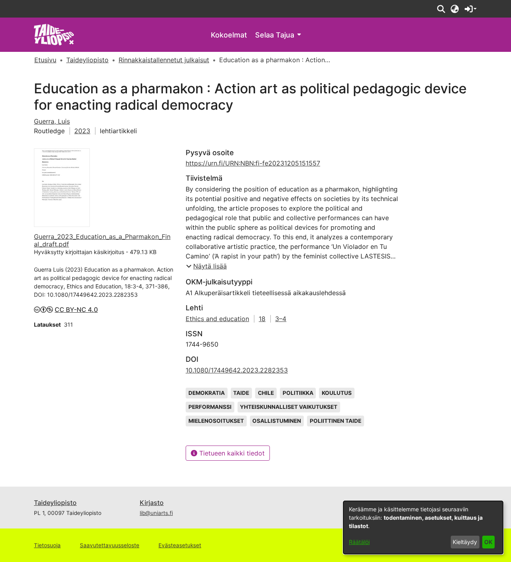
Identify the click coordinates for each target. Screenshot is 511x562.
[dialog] (423, 527)
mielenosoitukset (216, 421)
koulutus (337, 393)
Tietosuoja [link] (47, 545)
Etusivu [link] (45, 60)
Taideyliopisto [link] (87, 60)
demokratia (206, 393)
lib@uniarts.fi (156, 513)
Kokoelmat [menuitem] (229, 35)
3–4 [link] (280, 319)
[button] (441, 9)
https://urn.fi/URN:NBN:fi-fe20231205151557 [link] (253, 163)
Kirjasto (152, 503)
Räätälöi (359, 541)
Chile (266, 393)
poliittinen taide (335, 421)
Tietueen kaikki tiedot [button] (231, 453)
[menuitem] (278, 35)
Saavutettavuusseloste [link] (109, 545)
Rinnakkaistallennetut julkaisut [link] (164, 60)
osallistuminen (276, 421)
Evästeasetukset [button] (179, 545)
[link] (54, 34)
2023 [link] (82, 131)
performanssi (210, 407)
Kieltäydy (465, 541)
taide (241, 393)
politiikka (298, 393)
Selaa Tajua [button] (274, 35)
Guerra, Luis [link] (52, 121)
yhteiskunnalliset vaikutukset (288, 407)
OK (488, 541)
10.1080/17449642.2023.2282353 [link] (237, 370)
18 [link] (262, 319)
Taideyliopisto (55, 503)
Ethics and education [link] (217, 319)
